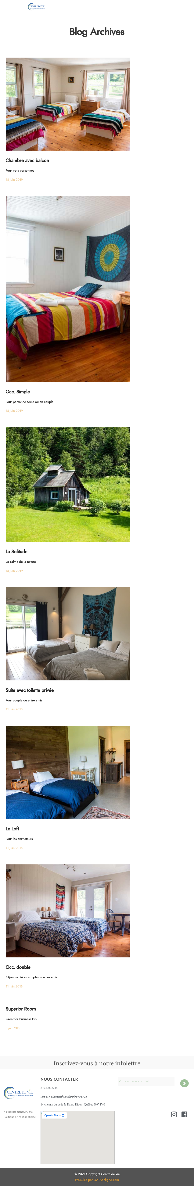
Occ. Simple (18, 392)
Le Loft (12, 829)
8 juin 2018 (13, 1028)
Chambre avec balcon (27, 160)
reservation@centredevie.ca (64, 1096)
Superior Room (21, 1009)
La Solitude (16, 552)
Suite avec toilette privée (30, 690)
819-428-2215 (49, 1087)
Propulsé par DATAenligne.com (97, 1179)
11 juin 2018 (14, 709)
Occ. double (18, 967)
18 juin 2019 (14, 179)
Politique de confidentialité (20, 1117)
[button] (184, 7)
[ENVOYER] (184, 1083)
